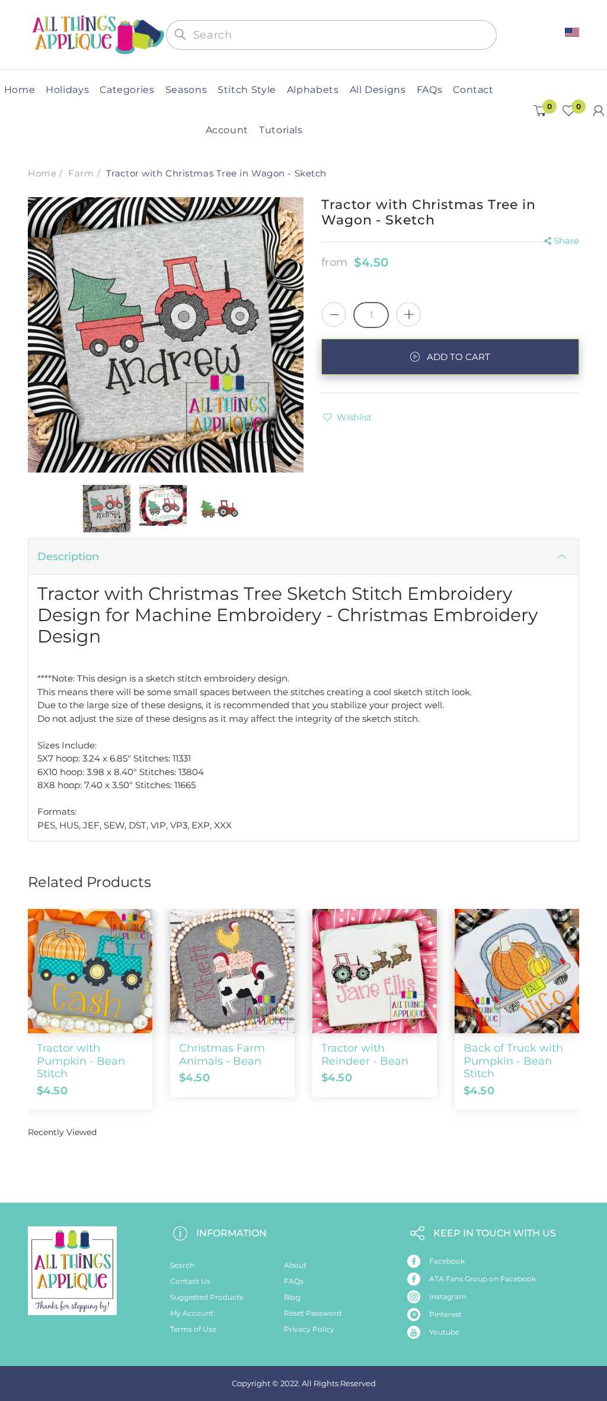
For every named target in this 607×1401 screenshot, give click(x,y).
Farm (81, 173)
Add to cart (458, 356)
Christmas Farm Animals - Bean (222, 1055)
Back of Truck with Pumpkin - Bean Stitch (513, 1061)
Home (42, 173)
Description (68, 556)
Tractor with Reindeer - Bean (364, 1055)
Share (566, 240)
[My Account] (598, 110)
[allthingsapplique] (97, 34)
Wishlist (354, 417)
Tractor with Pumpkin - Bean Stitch (81, 1061)
